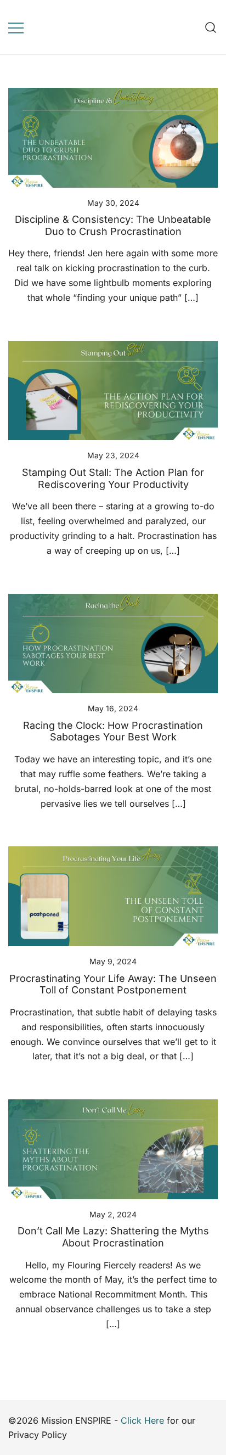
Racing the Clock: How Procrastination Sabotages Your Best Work (113, 731)
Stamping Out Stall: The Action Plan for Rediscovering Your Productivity (113, 478)
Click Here (142, 1420)
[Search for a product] (211, 27)
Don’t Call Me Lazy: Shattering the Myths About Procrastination (113, 1237)
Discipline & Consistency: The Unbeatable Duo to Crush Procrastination (113, 225)
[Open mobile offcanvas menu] (16, 27)
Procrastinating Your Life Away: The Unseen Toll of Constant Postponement (113, 984)
